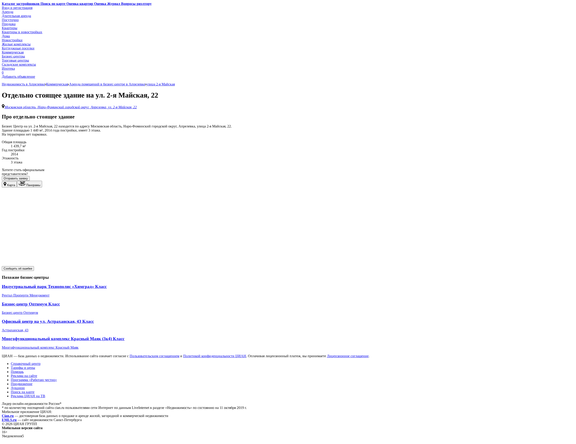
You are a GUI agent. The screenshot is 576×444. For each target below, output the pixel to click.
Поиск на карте (22, 392)
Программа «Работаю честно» (34, 380)
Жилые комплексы (16, 44)
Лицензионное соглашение (348, 356)
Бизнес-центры (13, 56)
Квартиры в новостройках (22, 32)
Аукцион (18, 388)
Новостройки (12, 40)
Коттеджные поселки (18, 48)
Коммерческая (13, 52)
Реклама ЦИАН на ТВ (28, 396)
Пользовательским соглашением (154, 356)
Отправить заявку (16, 178)
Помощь (17, 372)
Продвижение (21, 384)
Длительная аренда (16, 16)
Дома (6, 36)
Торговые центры (15, 60)
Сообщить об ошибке (18, 268)
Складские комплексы (19, 64)
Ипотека (8, 68)
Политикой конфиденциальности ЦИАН (214, 356)
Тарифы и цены (23, 368)
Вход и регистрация (17, 8)
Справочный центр (25, 364)
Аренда (7, 12)
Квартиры (9, 28)
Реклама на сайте (24, 376)
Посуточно (10, 20)
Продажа (9, 24)
